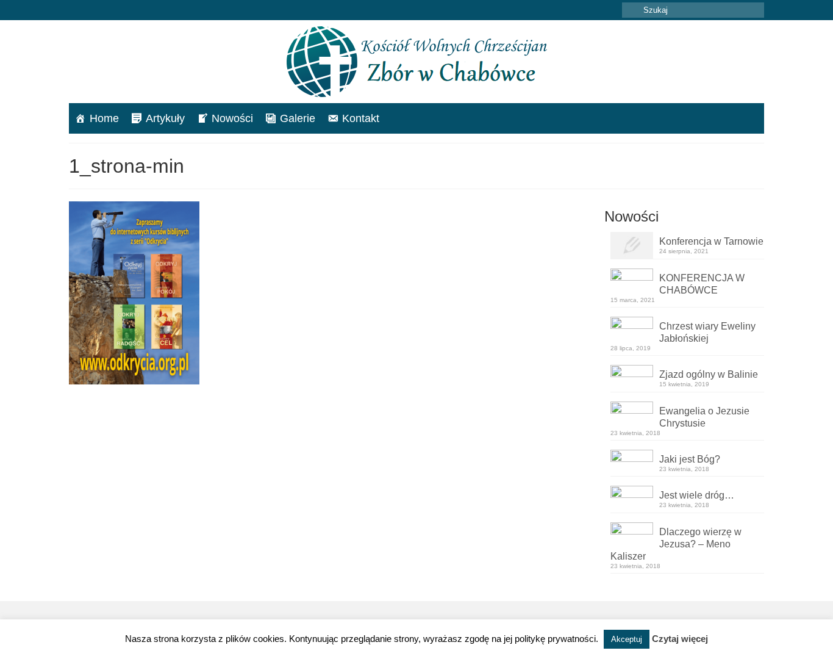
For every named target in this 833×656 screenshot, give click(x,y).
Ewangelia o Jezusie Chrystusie (704, 417)
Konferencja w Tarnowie (711, 241)
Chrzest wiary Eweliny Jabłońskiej (707, 332)
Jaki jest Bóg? (689, 459)
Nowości (232, 118)
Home (104, 118)
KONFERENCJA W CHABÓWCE (702, 284)
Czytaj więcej (680, 638)
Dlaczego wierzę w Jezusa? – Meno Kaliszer (676, 544)
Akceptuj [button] (626, 639)
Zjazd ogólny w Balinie (708, 374)
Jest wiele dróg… (696, 495)
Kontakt (360, 118)
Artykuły (165, 118)
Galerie (297, 118)
